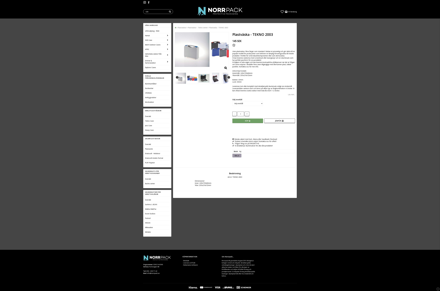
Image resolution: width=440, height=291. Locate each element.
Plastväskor (182, 28)
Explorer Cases (150, 67)
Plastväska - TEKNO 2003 (218, 28)
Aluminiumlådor (151, 84)
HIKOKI (147, 223)
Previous (177, 77)
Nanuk (147, 35)
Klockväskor (149, 102)
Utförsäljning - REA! (152, 31)
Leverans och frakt (189, 263)
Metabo (148, 232)
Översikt (148, 116)
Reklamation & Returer (190, 265)
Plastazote (149, 149)
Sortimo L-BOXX (151, 204)
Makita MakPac (150, 209)
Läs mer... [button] (291, 94)
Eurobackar (149, 88)
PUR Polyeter (150, 163)
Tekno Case (149, 121)
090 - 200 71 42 (151, 271)
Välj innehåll (237, 99)
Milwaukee (149, 227)
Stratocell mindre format (154, 158)
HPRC (147, 49)
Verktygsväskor (150, 97)
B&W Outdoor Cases (153, 45)
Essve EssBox (150, 214)
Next (229, 77)
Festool (148, 218)
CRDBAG (148, 93)
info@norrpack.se (153, 273)
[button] (282, 11)
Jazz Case (148, 125)
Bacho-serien (150, 183)
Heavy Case (149, 130)
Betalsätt (186, 261)
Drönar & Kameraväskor (150, 62)
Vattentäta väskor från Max (153, 55)
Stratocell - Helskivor (152, 153)
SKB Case (148, 40)
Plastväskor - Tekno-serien (198, 28)
